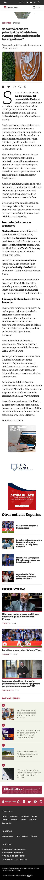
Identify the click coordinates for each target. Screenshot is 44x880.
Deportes (6, 23)
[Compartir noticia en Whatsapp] (14, 87)
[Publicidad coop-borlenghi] (22, 16)
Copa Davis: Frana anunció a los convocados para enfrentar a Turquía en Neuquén (29, 543)
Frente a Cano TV (22, 836)
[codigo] (8, 774)
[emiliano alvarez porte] (8, 714)
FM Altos (34, 836)
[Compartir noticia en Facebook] (3, 87)
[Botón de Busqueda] (39, 2)
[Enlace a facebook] (23, 2)
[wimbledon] (22, 66)
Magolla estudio (21, 875)
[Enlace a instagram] (35, 2)
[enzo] (8, 560)
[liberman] (22, 602)
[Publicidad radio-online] (22, 438)
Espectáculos (6, 823)
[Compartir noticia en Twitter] (8, 87)
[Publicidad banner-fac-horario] (22, 790)
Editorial (14, 820)
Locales (6, 623)
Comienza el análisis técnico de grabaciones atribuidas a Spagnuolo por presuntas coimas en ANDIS (21, 683)
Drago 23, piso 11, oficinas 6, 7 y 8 (15, 859)
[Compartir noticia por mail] (25, 87)
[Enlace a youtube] (31, 2)
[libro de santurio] (8, 734)
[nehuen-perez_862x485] (8, 527)
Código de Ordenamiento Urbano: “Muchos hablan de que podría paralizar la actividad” (29, 774)
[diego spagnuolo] (22, 669)
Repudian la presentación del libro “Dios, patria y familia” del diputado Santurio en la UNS (28, 734)
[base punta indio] (8, 754)
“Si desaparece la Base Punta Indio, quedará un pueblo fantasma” (27, 754)
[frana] (8, 543)
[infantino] (8, 576)
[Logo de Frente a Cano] (11, 7)
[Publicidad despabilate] (22, 496)
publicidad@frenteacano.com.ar (15, 849)
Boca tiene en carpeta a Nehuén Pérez (27, 527)
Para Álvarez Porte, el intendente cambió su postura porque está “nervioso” (26, 714)
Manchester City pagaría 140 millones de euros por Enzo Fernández (28, 560)
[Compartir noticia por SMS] (19, 87)
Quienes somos (7, 836)
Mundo (34, 816)
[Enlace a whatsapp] (20, 2)
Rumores (23, 820)
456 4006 (22, 856)
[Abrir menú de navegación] (5, 2)
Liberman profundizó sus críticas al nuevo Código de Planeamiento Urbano (20, 616)
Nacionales (7, 690)
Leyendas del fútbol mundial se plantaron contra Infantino (26, 576)
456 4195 (14, 856)
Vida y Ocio (33, 820)
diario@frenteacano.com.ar (13, 852)
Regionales (14, 816)
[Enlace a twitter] (27, 2)
